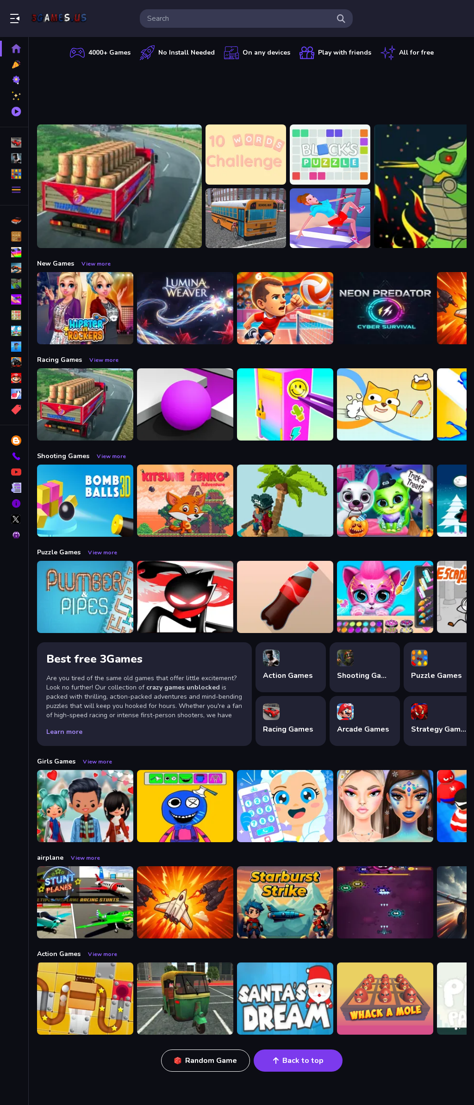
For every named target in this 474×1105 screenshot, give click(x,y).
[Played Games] (14, 111)
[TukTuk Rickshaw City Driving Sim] (185, 998)
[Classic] (14, 236)
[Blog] (14, 440)
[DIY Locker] (285, 404)
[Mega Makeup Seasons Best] (385, 806)
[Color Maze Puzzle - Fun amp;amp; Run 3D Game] (185, 404)
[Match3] (14, 315)
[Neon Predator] (385, 308)
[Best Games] (14, 80)
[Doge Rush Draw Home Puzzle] (385, 404)
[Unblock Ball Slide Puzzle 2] (85, 998)
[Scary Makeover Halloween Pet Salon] (385, 501)
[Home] (14, 48)
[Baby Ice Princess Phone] (285, 806)
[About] (14, 503)
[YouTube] (14, 472)
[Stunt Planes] (85, 902)
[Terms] (14, 488)
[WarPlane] (185, 902)
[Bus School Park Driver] (246, 218)
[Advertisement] (251, 90)
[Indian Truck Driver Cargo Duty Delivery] (119, 186)
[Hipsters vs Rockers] (85, 308)
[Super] (14, 378)
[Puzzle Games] (14, 174)
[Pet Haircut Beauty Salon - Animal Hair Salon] (385, 597)
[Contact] (14, 456)
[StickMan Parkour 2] (185, 597)
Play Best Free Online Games (59, 18)
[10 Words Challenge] (246, 154)
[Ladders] (330, 218)
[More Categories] (14, 190)
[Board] (14, 331)
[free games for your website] (14, 268)
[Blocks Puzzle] (330, 154)
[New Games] (14, 64)
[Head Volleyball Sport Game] (285, 308)
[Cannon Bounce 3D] (85, 501)
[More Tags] (14, 409)
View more (96, 263)
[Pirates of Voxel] (285, 501)
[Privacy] (14, 535)
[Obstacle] (14, 394)
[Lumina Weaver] (185, 308)
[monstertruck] (14, 362)
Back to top (303, 1060)
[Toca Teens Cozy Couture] (85, 806)
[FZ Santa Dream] (285, 998)
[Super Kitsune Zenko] (185, 501)
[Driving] (14, 221)
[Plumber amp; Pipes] (85, 597)
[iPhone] (14, 252)
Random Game (211, 1060)
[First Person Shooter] (14, 284)
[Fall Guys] (14, 346)
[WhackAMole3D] (385, 998)
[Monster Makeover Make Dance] (185, 806)
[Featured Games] (14, 96)
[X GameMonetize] (14, 519)
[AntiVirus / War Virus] (385, 902)
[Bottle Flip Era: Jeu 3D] (285, 597)
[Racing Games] (14, 142)
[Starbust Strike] (285, 902)
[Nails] (14, 299)
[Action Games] (14, 158)
